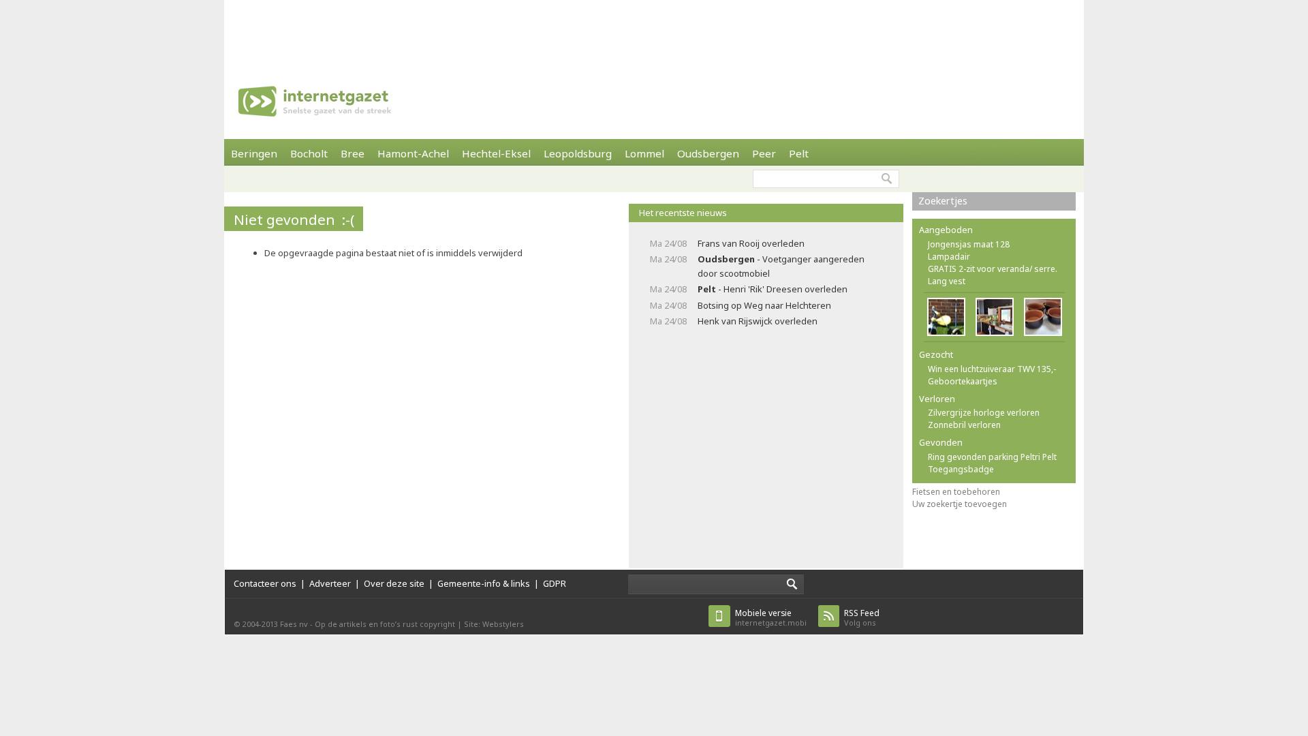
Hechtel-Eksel (496, 153)
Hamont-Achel (413, 153)
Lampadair (949, 256)
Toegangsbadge (961, 469)
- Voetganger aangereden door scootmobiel (781, 266)
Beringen (254, 153)
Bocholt (309, 153)
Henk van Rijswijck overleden (758, 321)
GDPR (554, 583)
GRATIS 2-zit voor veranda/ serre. (992, 269)
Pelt (799, 153)
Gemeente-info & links (483, 583)
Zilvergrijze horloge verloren (984, 412)
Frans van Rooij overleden (751, 243)
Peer (764, 153)
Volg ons (861, 618)
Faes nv (294, 624)
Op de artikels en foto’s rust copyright (385, 624)
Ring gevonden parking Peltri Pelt (992, 457)
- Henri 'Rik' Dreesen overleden (772, 289)
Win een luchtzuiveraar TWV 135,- (992, 369)
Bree (352, 153)
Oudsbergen (708, 153)
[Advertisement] (654, 30)
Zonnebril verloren (964, 425)
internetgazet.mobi (771, 618)
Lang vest (946, 281)
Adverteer (330, 583)
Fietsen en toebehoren (956, 491)
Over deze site (394, 583)
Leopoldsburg (578, 153)
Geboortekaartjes (962, 381)
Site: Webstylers (494, 624)
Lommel (644, 153)
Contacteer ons (265, 583)
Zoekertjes (942, 200)
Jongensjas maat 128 (969, 244)
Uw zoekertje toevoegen (959, 504)
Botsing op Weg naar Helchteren (764, 305)
